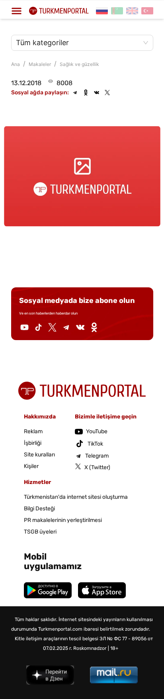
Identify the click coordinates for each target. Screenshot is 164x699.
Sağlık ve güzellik (79, 64)
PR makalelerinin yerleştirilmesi (63, 520)
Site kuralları (39, 454)
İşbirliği (32, 443)
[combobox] (78, 43)
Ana (15, 64)
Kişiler (31, 466)
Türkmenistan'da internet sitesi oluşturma (76, 497)
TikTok (95, 443)
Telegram (97, 455)
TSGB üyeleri (40, 531)
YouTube (96, 431)
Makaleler (40, 64)
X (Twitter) (97, 467)
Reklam (33, 431)
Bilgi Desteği (39, 508)
